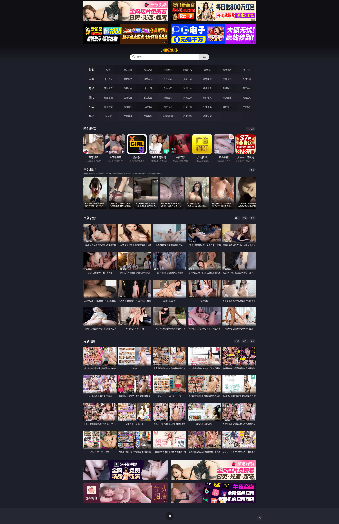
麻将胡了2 (187, 69)
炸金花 (207, 69)
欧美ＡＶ (148, 79)
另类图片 (247, 97)
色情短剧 (207, 116)
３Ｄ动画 (168, 79)
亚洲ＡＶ (108, 79)
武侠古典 (168, 106)
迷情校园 (187, 106)
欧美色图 (148, 97)
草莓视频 (148, 116)
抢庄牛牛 (247, 69)
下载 (252, 169)
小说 (91, 107)
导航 (91, 116)
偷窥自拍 (108, 97)
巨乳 (245, 218)
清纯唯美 (207, 97)
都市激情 (108, 106)
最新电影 (89, 341)
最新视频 (89, 218)
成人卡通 (148, 88)
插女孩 (108, 116)
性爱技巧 (247, 106)
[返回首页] (260, 518)
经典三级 (207, 88)
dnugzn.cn (169, 50)
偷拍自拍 (128, 88)
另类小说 (207, 106)
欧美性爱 (168, 88)
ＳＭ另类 (247, 79)
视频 (91, 79)
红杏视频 (187, 116)
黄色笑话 (227, 106)
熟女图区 (227, 97)
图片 (91, 97)
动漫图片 (168, 97)
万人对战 (148, 69)
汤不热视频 (167, 116)
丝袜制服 (207, 79)
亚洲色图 (128, 97)
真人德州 (128, 69)
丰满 (237, 341)
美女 (237, 218)
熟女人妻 (187, 79)
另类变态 (247, 88)
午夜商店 (128, 116)
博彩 (91, 70)
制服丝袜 (187, 88)
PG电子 (108, 69)
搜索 (204, 57)
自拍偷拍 (128, 79)
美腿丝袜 (187, 97)
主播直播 (227, 79)
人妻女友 (148, 106)
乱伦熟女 (227, 88)
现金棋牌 (227, 69)
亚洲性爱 (108, 88)
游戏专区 (168, 69)
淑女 (245, 341)
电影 (91, 88)
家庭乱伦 (128, 106)
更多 (252, 218)
